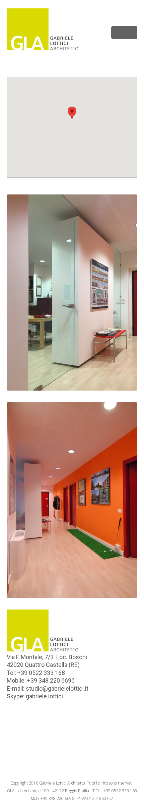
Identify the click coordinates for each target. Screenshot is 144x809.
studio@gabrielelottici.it (57, 688)
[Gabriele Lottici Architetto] (72, 29)
